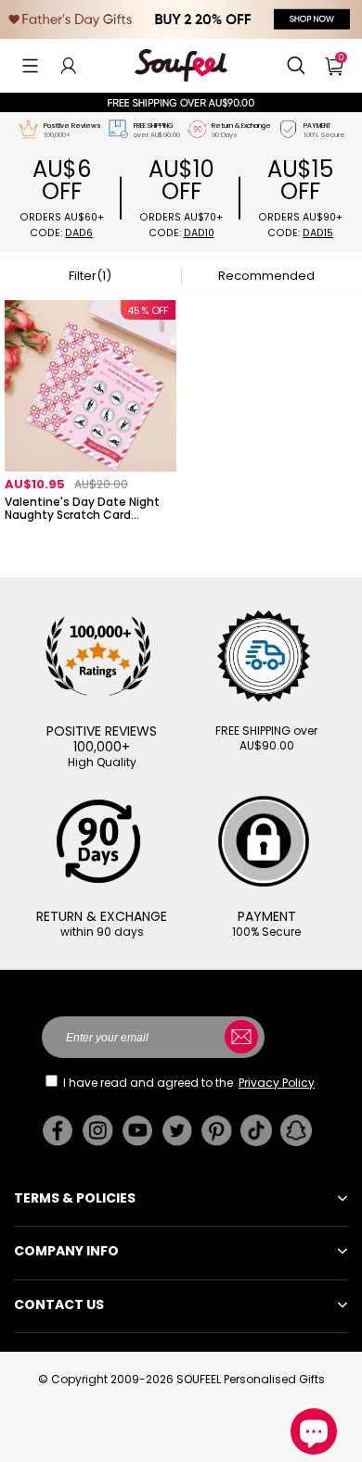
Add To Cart (90, 540)
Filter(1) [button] (90, 275)
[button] (30, 65)
